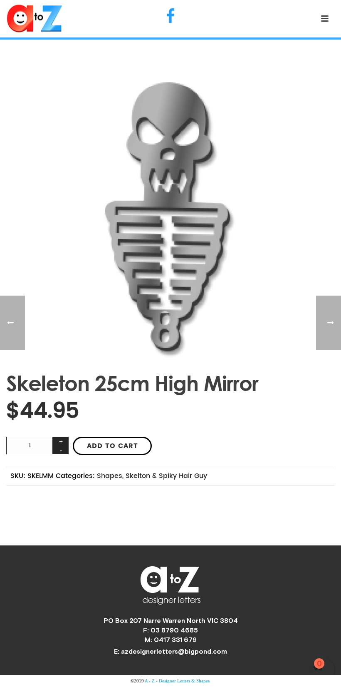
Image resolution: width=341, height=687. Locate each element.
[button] (318, 93)
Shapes (109, 475)
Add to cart (112, 446)
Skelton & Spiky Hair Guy (166, 475)
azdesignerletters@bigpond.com (174, 651)
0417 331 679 (175, 639)
